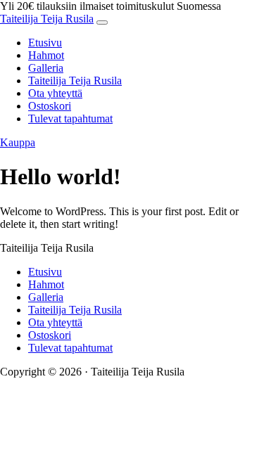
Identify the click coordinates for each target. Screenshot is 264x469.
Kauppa (17, 142)
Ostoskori (49, 106)
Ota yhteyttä (55, 93)
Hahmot (46, 55)
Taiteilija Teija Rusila (47, 19)
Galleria (45, 68)
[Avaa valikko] (102, 22)
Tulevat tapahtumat (70, 118)
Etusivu (45, 43)
